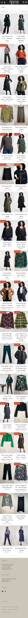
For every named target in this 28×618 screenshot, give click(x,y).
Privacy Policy (6, 612)
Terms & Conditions (13, 609)
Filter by (3, 11)
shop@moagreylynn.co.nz (7, 569)
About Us (4, 609)
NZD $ (4, 601)
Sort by (23, 11)
